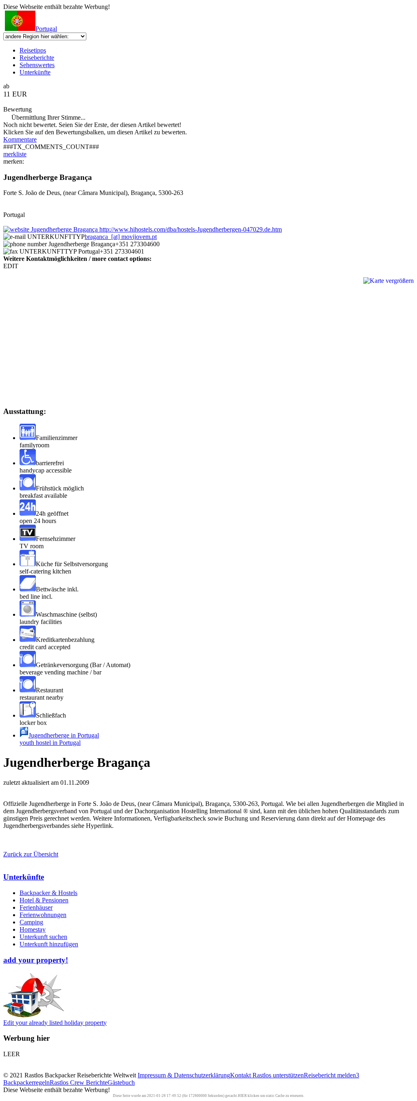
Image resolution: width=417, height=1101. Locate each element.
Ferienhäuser (36, 907)
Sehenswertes (37, 64)
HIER (242, 1096)
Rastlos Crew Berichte (79, 1082)
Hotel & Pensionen (44, 900)
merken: (13, 161)
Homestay (33, 929)
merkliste (14, 154)
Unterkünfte (35, 72)
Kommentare (20, 139)
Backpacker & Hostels (48, 892)
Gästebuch (121, 1082)
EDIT (10, 266)
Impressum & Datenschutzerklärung (184, 1075)
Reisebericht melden (330, 1075)
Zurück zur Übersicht (30, 854)
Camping (31, 922)
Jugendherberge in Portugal (59, 739)
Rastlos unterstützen (278, 1075)
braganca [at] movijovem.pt (121, 236)
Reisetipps (33, 50)
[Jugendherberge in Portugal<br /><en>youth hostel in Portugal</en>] (24, 735)
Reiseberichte (37, 57)
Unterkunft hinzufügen (49, 944)
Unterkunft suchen (43, 936)
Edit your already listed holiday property (55, 1022)
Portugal (46, 28)
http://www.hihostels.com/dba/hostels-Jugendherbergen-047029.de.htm (190, 229)
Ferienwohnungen (43, 914)
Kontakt (241, 1075)
